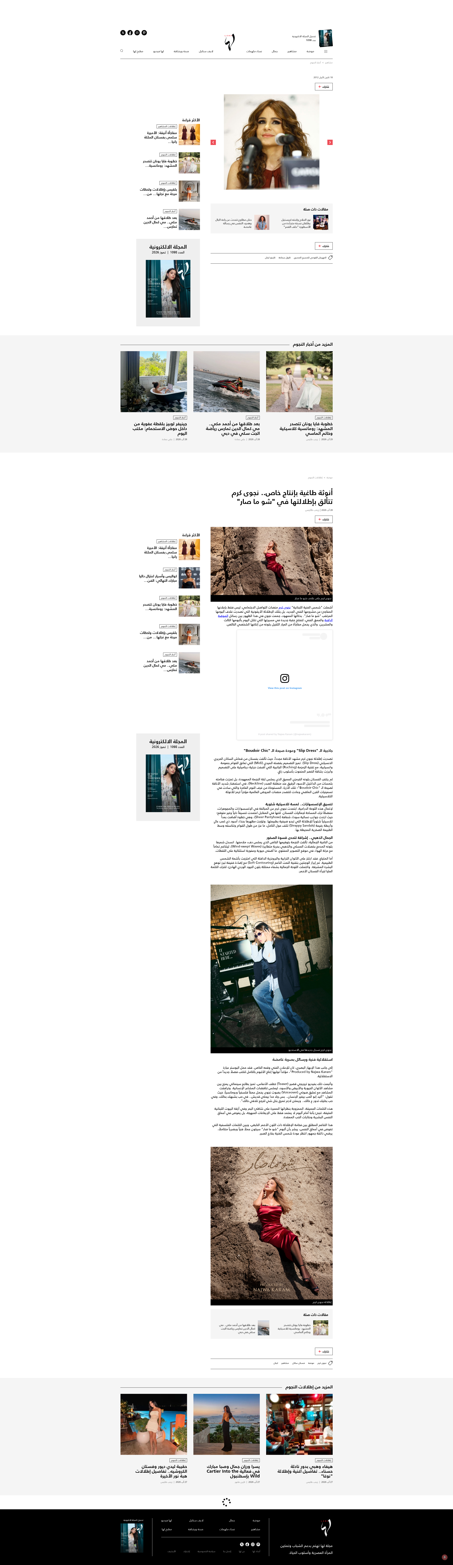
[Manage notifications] (445, 1557)
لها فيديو (158, 51)
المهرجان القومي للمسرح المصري (310, 257)
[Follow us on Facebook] (247, 1544)
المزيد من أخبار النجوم (313, 344)
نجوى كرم (285, 607)
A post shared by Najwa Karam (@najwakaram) (284, 734)
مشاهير (292, 51)
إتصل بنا (227, 1551)
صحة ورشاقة (181, 51)
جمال (275, 51)
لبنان (276, 1363)
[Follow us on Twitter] (123, 32)
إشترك (187, 1551)
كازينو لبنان (270, 257)
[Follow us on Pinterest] (144, 32)
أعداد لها (256, 1551)
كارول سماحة (285, 257)
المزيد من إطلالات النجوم (309, 1386)
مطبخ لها (138, 51)
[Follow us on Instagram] (137, 32)
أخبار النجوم (315, 62)
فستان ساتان (298, 1363)
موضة (310, 51)
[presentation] (330, 142)
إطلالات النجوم (315, 477)
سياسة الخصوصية (206, 1551)
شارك (325, 86)
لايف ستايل (206, 51)
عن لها (242, 1551)
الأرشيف (172, 1551)
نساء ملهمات (254, 51)
